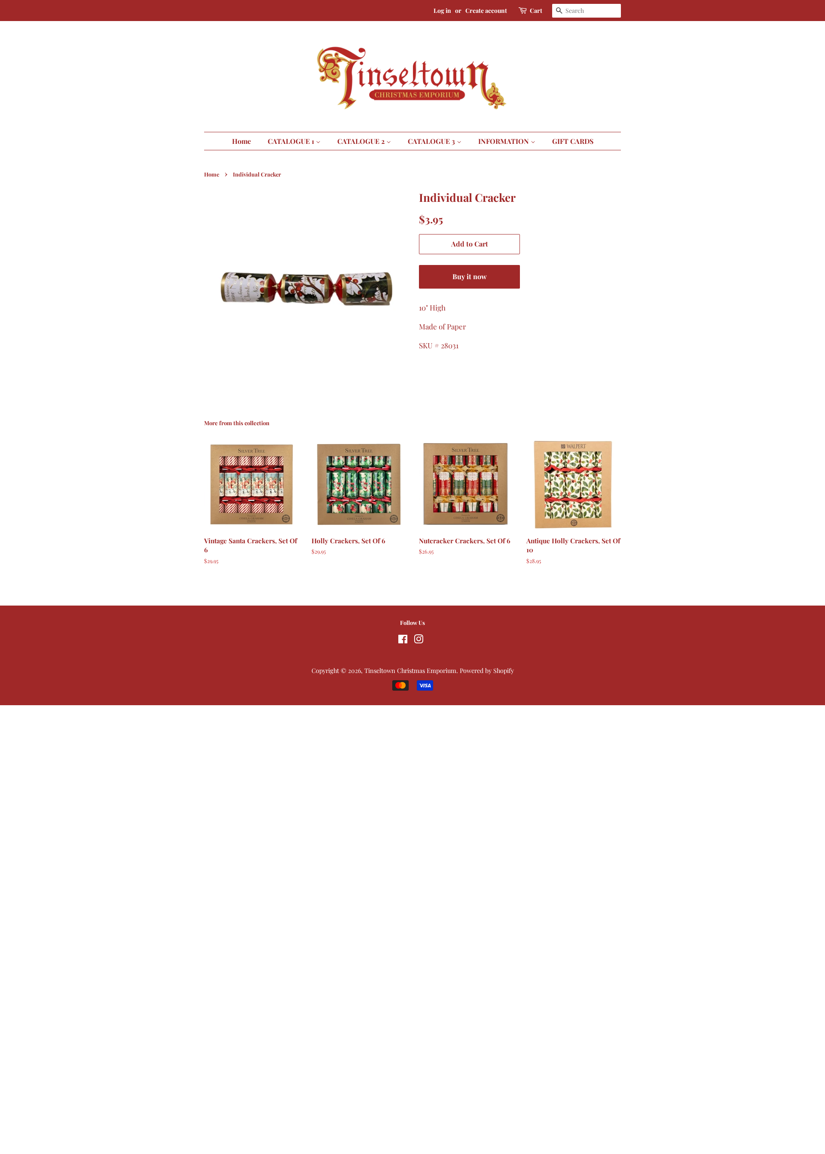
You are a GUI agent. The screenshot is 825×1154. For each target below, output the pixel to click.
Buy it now (469, 276)
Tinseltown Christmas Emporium (410, 670)
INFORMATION (504, 141)
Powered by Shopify (487, 670)
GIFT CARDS (572, 141)
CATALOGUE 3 (432, 141)
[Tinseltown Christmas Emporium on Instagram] (418, 640)
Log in (442, 10)
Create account (486, 10)
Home (241, 141)
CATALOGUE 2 (361, 141)
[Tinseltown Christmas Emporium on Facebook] (403, 640)
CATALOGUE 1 (292, 141)
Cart (536, 10)
